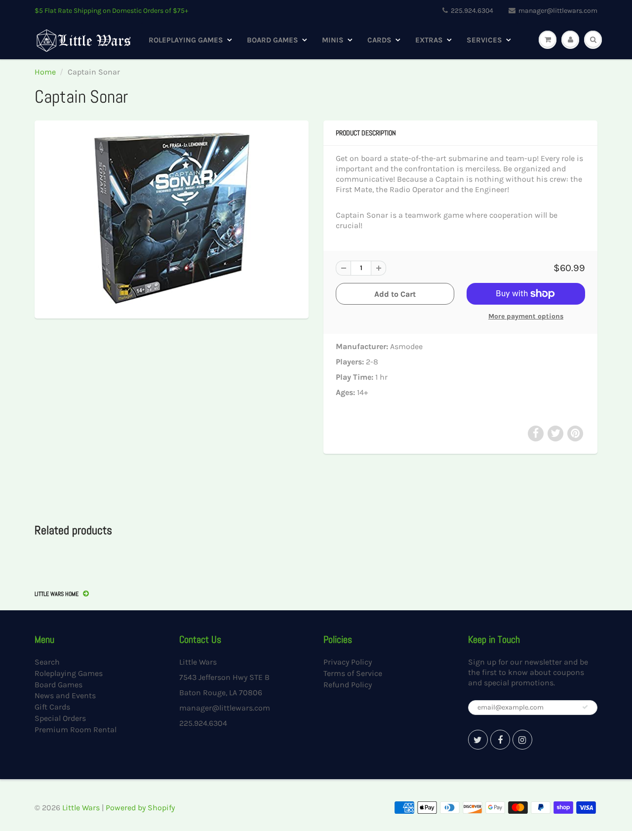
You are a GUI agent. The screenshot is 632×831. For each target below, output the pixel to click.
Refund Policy (347, 684)
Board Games (272, 40)
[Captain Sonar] (171, 218)
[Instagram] (522, 740)
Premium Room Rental (76, 729)
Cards (379, 40)
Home (45, 72)
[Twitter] (478, 740)
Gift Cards (52, 707)
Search (47, 662)
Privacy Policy (347, 662)
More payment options (525, 316)
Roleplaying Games (186, 40)
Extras (429, 40)
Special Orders (60, 718)
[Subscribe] (585, 707)
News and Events (65, 695)
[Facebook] (500, 740)
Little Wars (81, 807)
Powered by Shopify (140, 807)
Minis (333, 40)
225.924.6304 (472, 10)
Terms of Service (352, 673)
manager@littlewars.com (557, 10)
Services (484, 40)
